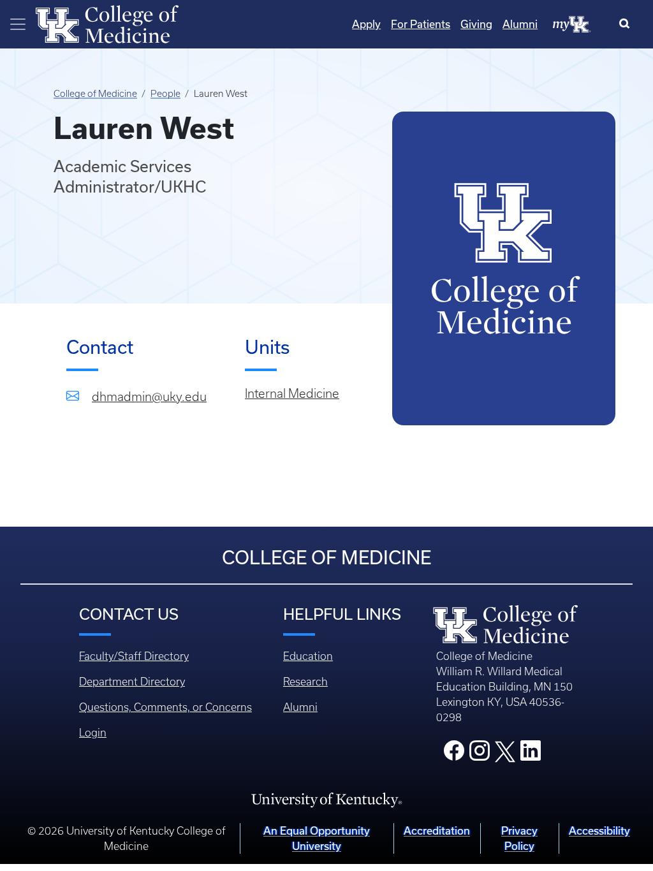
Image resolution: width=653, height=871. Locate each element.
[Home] (107, 23)
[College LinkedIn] (530, 754)
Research (305, 681)
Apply (366, 24)
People (165, 94)
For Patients (420, 24)
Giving (476, 24)
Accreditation (437, 830)
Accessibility (599, 830)
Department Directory (132, 681)
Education (308, 656)
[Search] (627, 24)
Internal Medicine (292, 393)
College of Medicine (95, 94)
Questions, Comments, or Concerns (165, 707)
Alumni (520, 24)
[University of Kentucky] (326, 799)
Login (92, 732)
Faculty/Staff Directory (134, 656)
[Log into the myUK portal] (572, 23)
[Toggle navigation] (18, 24)
